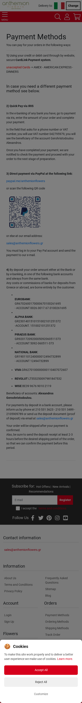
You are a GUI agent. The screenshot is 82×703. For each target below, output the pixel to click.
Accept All (41, 670)
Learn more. (65, 659)
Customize (41, 694)
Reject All (41, 682)
